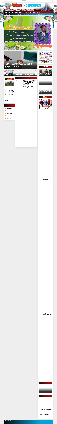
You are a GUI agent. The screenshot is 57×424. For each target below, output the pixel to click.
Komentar (12, 105)
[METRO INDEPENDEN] (28, 6)
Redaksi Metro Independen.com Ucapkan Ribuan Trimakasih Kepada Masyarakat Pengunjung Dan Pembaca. (47, 111)
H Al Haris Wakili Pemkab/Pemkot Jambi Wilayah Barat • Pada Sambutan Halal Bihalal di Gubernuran (10, 110)
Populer (7, 105)
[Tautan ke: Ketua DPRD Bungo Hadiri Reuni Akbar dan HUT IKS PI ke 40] (31, 73)
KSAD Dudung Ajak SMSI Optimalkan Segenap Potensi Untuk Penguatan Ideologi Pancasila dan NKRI (11, 95)
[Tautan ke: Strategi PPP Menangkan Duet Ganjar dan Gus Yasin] (6, 100)
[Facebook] (48, 421)
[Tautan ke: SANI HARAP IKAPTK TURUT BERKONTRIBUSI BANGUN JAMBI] (45, 402)
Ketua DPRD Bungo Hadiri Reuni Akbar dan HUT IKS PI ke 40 (31, 75)
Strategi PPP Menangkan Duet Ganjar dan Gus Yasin (11, 98)
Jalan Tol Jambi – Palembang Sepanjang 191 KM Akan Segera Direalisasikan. (10, 118)
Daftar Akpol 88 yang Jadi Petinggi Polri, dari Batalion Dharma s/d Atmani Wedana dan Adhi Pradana (10, 113)
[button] (52, 1)
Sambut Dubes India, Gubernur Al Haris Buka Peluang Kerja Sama (45, 415)
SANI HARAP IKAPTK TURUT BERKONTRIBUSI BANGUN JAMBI (44, 407)
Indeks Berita (39, 423)
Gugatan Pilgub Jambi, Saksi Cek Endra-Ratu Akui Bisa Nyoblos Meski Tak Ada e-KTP (44, 389)
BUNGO (7, 61)
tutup (3, 2)
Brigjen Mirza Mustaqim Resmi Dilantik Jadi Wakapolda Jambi (45, 410)
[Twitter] (49, 421)
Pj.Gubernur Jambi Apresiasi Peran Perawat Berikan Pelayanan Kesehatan (44, 108)
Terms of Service (31, 423)
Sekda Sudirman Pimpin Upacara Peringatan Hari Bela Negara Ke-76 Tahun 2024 (45, 412)
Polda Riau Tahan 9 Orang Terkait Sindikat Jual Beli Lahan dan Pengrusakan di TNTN (9, 87)
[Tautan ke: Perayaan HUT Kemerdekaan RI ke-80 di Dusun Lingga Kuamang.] (6, 91)
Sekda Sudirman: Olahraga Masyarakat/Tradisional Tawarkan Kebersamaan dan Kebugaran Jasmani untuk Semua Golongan (45, 417)
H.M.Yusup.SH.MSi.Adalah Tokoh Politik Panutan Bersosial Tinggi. (9, 75)
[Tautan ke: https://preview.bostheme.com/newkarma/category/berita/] (13, 78)
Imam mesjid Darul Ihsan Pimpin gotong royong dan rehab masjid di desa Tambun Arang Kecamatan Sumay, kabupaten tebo (20, 75)
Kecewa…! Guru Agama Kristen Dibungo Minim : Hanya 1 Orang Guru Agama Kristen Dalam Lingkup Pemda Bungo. (20, 65)
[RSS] (51, 421)
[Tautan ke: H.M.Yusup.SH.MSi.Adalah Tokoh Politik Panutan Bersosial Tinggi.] (9, 73)
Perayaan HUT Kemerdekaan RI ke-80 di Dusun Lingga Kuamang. (11, 91)
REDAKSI (35, 423)
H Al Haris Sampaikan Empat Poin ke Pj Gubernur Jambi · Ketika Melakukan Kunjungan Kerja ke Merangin (10, 108)
